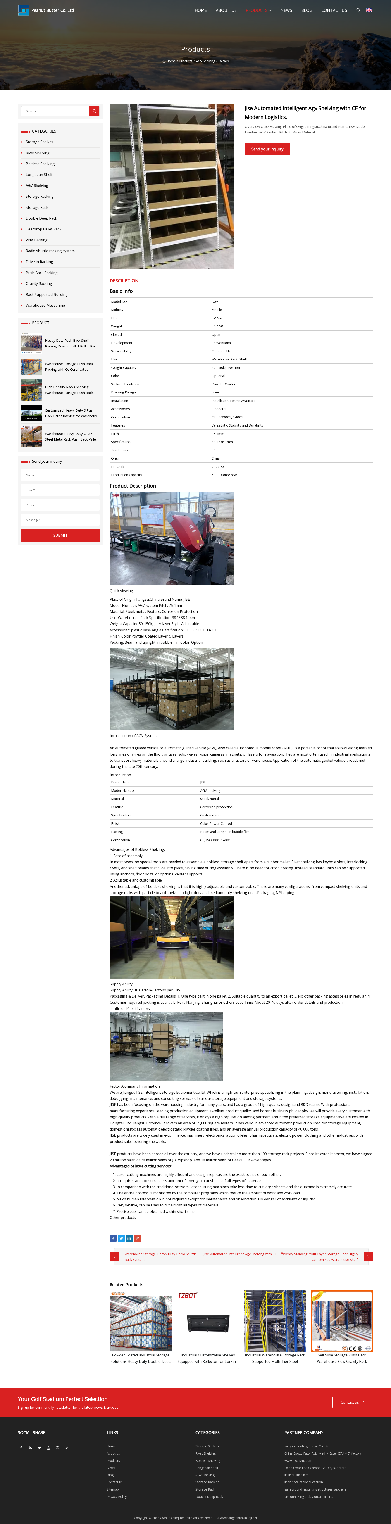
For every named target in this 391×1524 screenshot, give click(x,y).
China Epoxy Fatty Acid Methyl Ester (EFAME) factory (323, 1453)
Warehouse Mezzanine (45, 305)
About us (226, 10)
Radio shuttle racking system (50, 250)
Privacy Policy (117, 1496)
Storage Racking (40, 196)
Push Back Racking (42, 272)
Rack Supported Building (47, 294)
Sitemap (113, 1489)
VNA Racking (37, 239)
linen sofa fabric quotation (303, 1482)
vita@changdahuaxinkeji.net (237, 1518)
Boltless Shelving (40, 163)
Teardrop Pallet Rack (43, 229)
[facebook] (21, 1447)
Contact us (334, 10)
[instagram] (57, 1447)
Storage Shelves (39, 141)
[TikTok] (66, 1447)
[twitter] (39, 1447)
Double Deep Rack (41, 218)
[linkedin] (30, 1447)
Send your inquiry (267, 149)
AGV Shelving (205, 61)
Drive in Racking (39, 261)
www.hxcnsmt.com (298, 1460)
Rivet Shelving (38, 152)
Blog (306, 10)
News (286, 10)
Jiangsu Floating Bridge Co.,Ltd (306, 1446)
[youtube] (48, 1447)
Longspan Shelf (39, 174)
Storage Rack (37, 207)
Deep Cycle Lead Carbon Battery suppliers (315, 1468)
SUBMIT (60, 535)
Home (201, 10)
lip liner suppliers (296, 1475)
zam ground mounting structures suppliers (315, 1489)
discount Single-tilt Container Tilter (309, 1496)
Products (256, 10)
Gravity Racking (39, 283)
